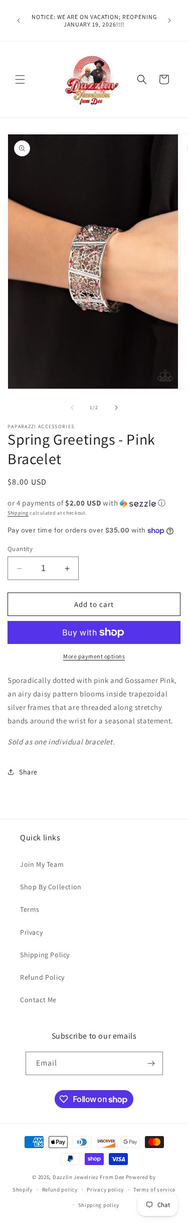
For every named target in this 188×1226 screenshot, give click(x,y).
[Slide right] (116, 408)
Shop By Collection (51, 886)
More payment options (94, 656)
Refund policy (60, 1189)
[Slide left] (72, 408)
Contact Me (38, 999)
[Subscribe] (151, 1063)
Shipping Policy (45, 954)
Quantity (20, 549)
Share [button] (28, 771)
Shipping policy (99, 1205)
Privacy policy (105, 1189)
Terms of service (154, 1189)
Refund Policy (42, 977)
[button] (20, 79)
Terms (30, 909)
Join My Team (42, 864)
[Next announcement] (169, 20)
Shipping (18, 513)
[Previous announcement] (19, 20)
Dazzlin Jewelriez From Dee (89, 1177)
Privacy (31, 932)
